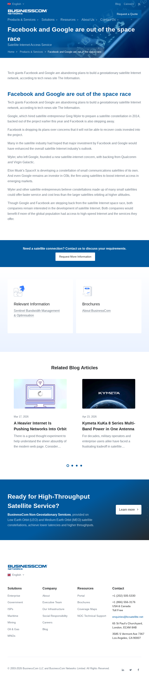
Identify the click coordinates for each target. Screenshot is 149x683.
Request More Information (75, 256)
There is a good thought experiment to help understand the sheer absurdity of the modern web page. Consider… (40, 441)
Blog (118, 3)
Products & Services (22, 19)
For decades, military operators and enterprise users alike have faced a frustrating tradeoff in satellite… (106, 441)
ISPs (10, 609)
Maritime (13, 615)
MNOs (11, 635)
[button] (16, 4)
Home (11, 51)
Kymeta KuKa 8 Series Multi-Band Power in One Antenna (108, 426)
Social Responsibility (55, 615)
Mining (12, 622)
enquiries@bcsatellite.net (127, 616)
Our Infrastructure (53, 609)
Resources (68, 19)
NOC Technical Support (91, 615)
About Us (87, 19)
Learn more (127, 509)
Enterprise (14, 595)
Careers (129, 3)
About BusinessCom (96, 310)
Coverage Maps (87, 609)
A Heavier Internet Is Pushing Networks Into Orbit (40, 426)
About (46, 595)
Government (15, 602)
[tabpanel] (40, 412)
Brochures (83, 602)
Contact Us (108, 19)
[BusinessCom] (28, 11)
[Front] (28, 567)
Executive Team (52, 602)
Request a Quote (127, 13)
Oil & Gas (13, 629)
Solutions (48, 19)
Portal (81, 595)
